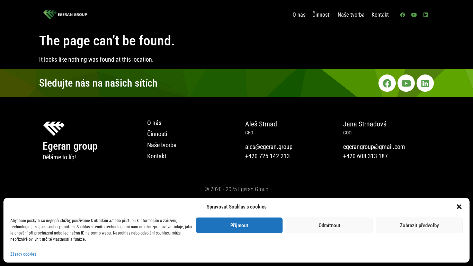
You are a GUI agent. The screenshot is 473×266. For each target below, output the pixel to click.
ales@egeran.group (269, 146)
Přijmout (239, 225)
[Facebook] (403, 15)
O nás (299, 14)
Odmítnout (329, 225)
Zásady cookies (23, 254)
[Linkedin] (425, 15)
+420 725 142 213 (267, 156)
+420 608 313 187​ (365, 156)
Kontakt (380, 14)
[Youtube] (414, 15)
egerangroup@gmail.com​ (374, 146)
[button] (459, 206)
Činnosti (321, 14)
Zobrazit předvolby (419, 225)
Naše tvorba (351, 14)
